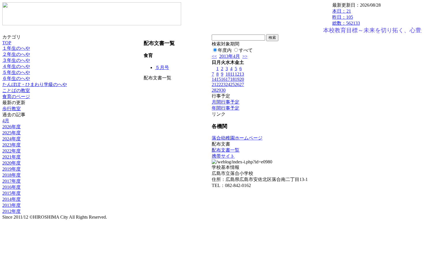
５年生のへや (16, 72)
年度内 (225, 50)
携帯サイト (223, 156)
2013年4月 (229, 56)
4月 (5, 120)
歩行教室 (11, 108)
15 (218, 79)
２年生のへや (16, 54)
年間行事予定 (225, 108)
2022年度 (11, 150)
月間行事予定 (225, 102)
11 (232, 74)
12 (237, 74)
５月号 (162, 67)
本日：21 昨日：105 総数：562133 (346, 17)
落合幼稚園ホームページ (237, 137)
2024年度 (11, 138)
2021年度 (11, 156)
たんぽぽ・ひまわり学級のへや (34, 84)
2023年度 (11, 144)
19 (237, 79)
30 (223, 90)
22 (218, 84)
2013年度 (11, 205)
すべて (246, 50)
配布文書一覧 (225, 150)
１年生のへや (16, 48)
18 (232, 79)
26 (237, 84)
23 (223, 84)
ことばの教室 (16, 90)
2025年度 (11, 132)
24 (228, 84)
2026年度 (11, 126)
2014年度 (11, 199)
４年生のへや (16, 66)
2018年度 (11, 175)
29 (218, 90)
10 (228, 74)
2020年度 (11, 163)
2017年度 (11, 181)
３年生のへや (16, 60)
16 (223, 79)
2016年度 (11, 187)
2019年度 (11, 169)
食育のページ (16, 96)
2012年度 (11, 211)
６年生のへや (16, 78)
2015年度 (11, 193)
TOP (6, 42)
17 (228, 79)
